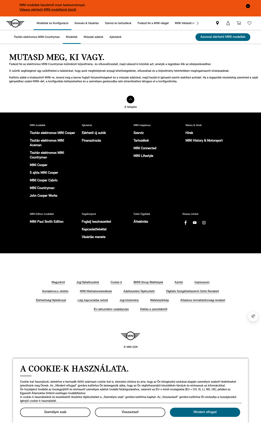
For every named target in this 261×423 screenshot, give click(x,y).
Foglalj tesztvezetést (96, 222)
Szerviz (139, 133)
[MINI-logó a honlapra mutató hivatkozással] (130, 336)
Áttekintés (141, 222)
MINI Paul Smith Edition (46, 222)
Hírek (189, 133)
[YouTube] (195, 223)
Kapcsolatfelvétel (94, 229)
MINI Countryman (42, 188)
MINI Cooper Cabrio (44, 180)
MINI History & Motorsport (204, 141)
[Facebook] (185, 223)
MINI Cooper (38, 165)
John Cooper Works (43, 196)
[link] (217, 23)
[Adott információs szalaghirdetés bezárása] (248, 5)
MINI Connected (145, 148)
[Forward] (197, 23)
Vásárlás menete (93, 237)
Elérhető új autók (94, 133)
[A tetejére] (130, 99)
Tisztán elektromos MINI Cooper (52, 133)
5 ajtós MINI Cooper (44, 173)
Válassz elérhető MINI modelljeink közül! (47, 10)
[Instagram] (204, 223)
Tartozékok (141, 141)
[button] (228, 23)
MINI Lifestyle (143, 156)
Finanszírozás (91, 141)
